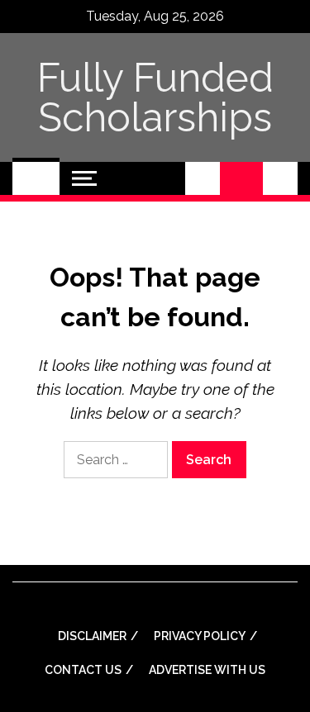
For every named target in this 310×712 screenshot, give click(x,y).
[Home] (36, 178)
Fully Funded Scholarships (155, 97)
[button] (202, 178)
